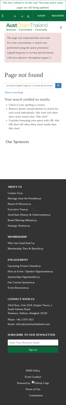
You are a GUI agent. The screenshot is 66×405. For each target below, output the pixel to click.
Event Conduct (33, 376)
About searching (14, 92)
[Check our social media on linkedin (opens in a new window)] (16, 16)
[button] (58, 36)
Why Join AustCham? (20, 243)
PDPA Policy (33, 370)
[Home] (26, 27)
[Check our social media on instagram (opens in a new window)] (29, 16)
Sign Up (33, 349)
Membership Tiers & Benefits (24, 248)
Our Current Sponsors (20, 282)
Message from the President (23, 198)
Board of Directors (18, 203)
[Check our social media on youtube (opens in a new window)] (23, 16)
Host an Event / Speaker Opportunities (29, 271)
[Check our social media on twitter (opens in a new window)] (10, 16)
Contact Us (14, 193)
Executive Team (17, 209)
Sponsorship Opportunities (22, 276)
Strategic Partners (17, 225)
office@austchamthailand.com (33, 324)
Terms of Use (33, 389)
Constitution (36, 395)
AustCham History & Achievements (28, 214)
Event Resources (17, 287)
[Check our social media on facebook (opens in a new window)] (3, 16)
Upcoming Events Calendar (23, 265)
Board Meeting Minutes (21, 220)
